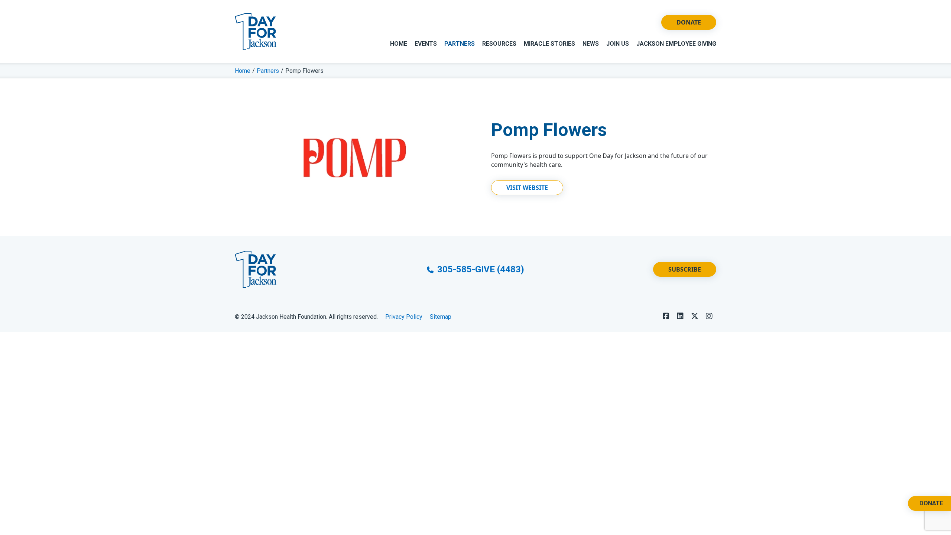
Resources (499, 43)
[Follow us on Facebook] (666, 316)
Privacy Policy (403, 316)
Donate (688, 22)
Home (398, 43)
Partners (459, 43)
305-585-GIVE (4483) (479, 269)
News (590, 43)
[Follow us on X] (694, 316)
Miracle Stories (549, 43)
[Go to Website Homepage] (255, 31)
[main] (475, 149)
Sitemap (440, 316)
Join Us (617, 43)
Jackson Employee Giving (676, 43)
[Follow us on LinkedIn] (680, 316)
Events (426, 43)
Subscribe (684, 269)
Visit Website (527, 188)
